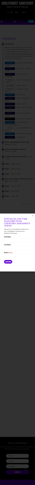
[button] (32, 215)
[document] (17, 242)
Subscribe (8, 262)
